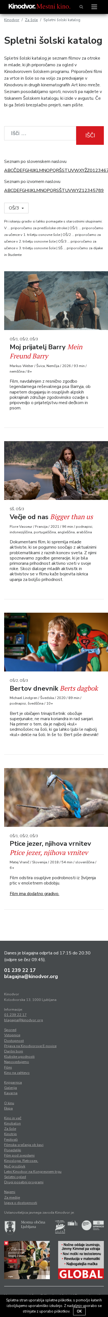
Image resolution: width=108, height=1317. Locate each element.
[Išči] (81, 7)
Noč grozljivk (14, 1166)
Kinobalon (12, 1123)
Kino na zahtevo (17, 1072)
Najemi (9, 1191)
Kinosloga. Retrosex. (21, 1160)
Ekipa (8, 1108)
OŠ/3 (14, 208)
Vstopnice (12, 1035)
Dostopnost (14, 1040)
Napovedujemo (16, 1061)
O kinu (9, 1103)
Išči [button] (90, 135)
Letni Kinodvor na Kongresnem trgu (32, 1171)
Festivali (11, 1139)
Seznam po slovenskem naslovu (35, 161)
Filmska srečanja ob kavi (23, 1144)
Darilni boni (13, 1051)
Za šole (31, 20)
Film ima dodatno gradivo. (34, 894)
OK (79, 1311)
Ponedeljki (12, 1150)
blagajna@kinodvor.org (31, 976)
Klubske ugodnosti (19, 1056)
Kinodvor (11, 20)
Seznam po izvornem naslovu (32, 182)
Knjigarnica (13, 1082)
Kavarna (10, 1093)
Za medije (12, 1197)
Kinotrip (10, 1134)
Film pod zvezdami (19, 1155)
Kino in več (12, 1118)
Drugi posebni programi (23, 1182)
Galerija (10, 1087)
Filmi (8, 1067)
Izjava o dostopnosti (20, 1202)
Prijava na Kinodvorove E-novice (30, 1046)
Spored (10, 1029)
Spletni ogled (15, 1176)
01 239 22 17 (20, 970)
